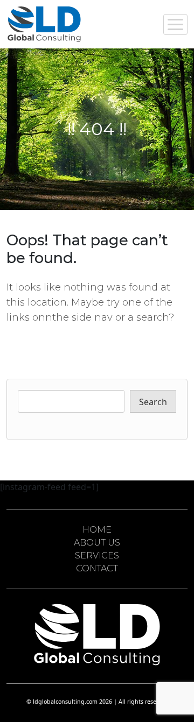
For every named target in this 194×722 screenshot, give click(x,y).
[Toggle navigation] (175, 24)
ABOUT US (97, 542)
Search (153, 402)
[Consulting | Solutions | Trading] (44, 24)
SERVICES (97, 555)
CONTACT (97, 568)
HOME (97, 530)
